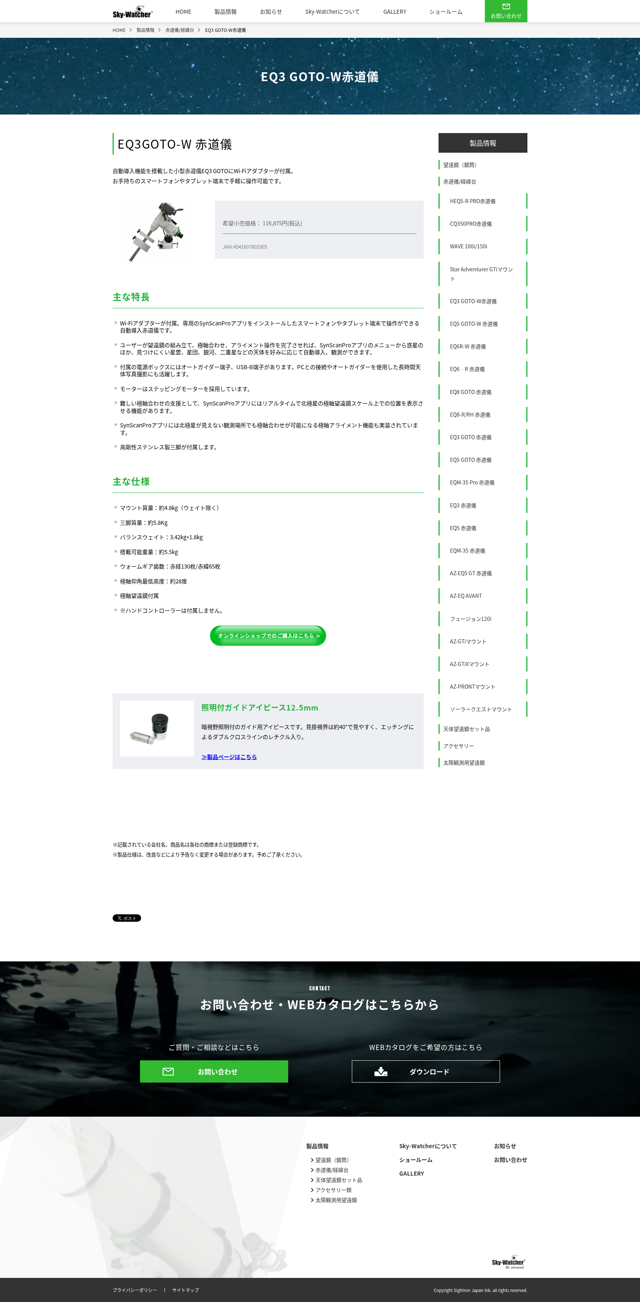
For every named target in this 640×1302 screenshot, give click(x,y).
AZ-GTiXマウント (470, 663)
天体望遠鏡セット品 (466, 728)
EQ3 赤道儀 (463, 505)
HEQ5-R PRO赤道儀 (473, 201)
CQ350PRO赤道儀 (471, 223)
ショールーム (446, 11)
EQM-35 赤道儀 (467, 550)
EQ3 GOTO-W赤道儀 (473, 301)
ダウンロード (430, 1071)
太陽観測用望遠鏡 (464, 762)
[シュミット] (268, 635)
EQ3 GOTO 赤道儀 (470, 437)
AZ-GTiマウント (468, 641)
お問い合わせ (506, 15)
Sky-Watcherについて (332, 11)
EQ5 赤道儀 (463, 527)
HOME (183, 11)
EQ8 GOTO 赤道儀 (470, 391)
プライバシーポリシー (135, 1290)
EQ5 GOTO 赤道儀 (470, 459)
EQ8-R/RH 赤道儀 (470, 414)
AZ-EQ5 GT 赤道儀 (471, 573)
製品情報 (225, 11)
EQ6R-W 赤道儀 (468, 346)
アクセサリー (458, 745)
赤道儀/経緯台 (459, 181)
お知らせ (271, 11)
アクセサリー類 (333, 1189)
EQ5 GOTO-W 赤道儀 (474, 323)
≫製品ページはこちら (229, 757)
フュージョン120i (470, 618)
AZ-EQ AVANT (466, 595)
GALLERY (394, 11)
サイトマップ (185, 1290)
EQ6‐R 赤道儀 (467, 368)
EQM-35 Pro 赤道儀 (472, 482)
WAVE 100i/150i (468, 246)
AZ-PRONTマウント (473, 686)
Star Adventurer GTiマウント (481, 273)
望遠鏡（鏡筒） (461, 164)
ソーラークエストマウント (481, 709)
